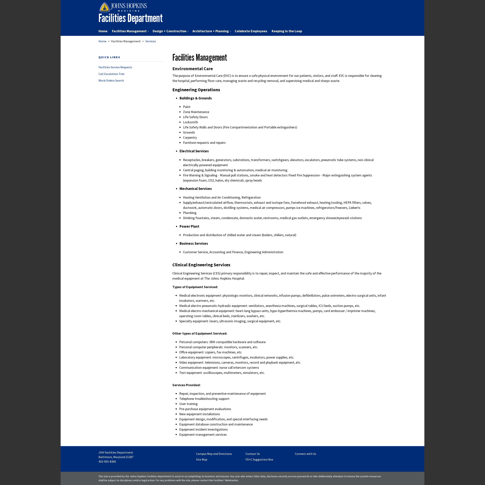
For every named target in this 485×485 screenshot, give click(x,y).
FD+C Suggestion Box (259, 459)
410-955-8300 (107, 461)
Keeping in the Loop (287, 31)
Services (151, 41)
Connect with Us (305, 454)
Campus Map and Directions (214, 454)
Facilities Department (131, 18)
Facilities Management (129, 31)
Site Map (201, 459)
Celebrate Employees (251, 31)
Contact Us (253, 454)
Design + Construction (169, 31)
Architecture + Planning (210, 31)
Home (103, 31)
